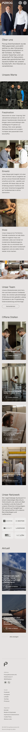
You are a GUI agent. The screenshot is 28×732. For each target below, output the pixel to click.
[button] (20, 3)
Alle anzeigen (14, 637)
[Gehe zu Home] (7, 3)
